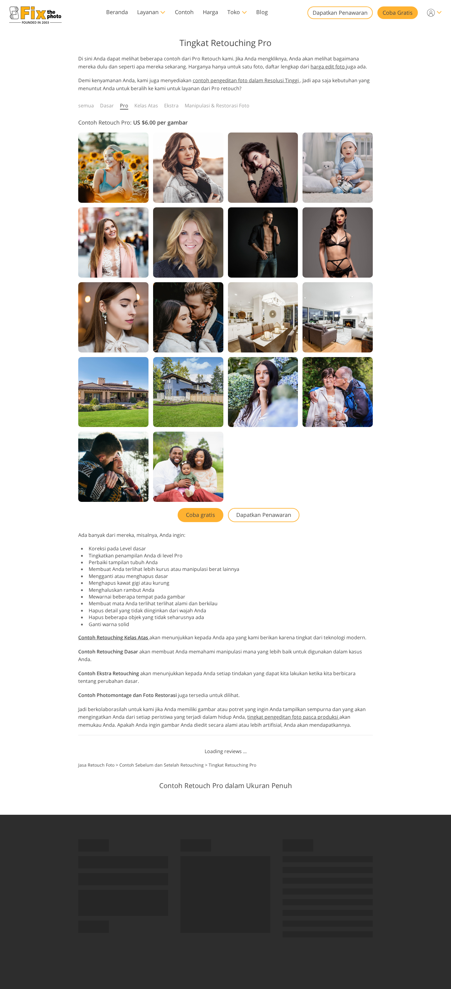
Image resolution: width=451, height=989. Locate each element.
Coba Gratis (398, 12)
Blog (262, 12)
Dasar (107, 105)
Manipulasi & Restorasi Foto (217, 105)
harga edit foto (328, 66)
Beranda (117, 12)
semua (86, 105)
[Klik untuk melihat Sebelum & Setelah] (113, 168)
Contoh (184, 12)
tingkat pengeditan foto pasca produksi (293, 717)
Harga (210, 12)
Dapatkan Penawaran (340, 12)
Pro (124, 105)
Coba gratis (200, 514)
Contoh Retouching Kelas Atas (113, 637)
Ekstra (171, 105)
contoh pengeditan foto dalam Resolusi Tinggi (246, 80)
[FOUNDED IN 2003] (35, 12)
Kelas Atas (146, 105)
